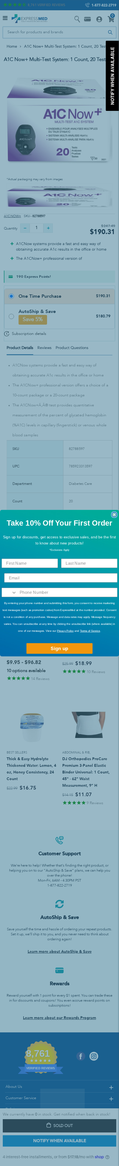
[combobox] (9, 592)
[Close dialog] (114, 514)
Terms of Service (90, 630)
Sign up (59, 648)
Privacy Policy (65, 630)
